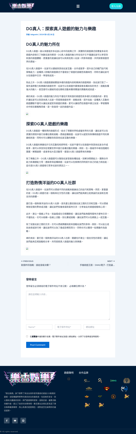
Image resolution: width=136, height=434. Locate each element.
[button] (78, 6)
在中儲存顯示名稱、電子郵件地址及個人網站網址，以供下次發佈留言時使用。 (65, 336)
